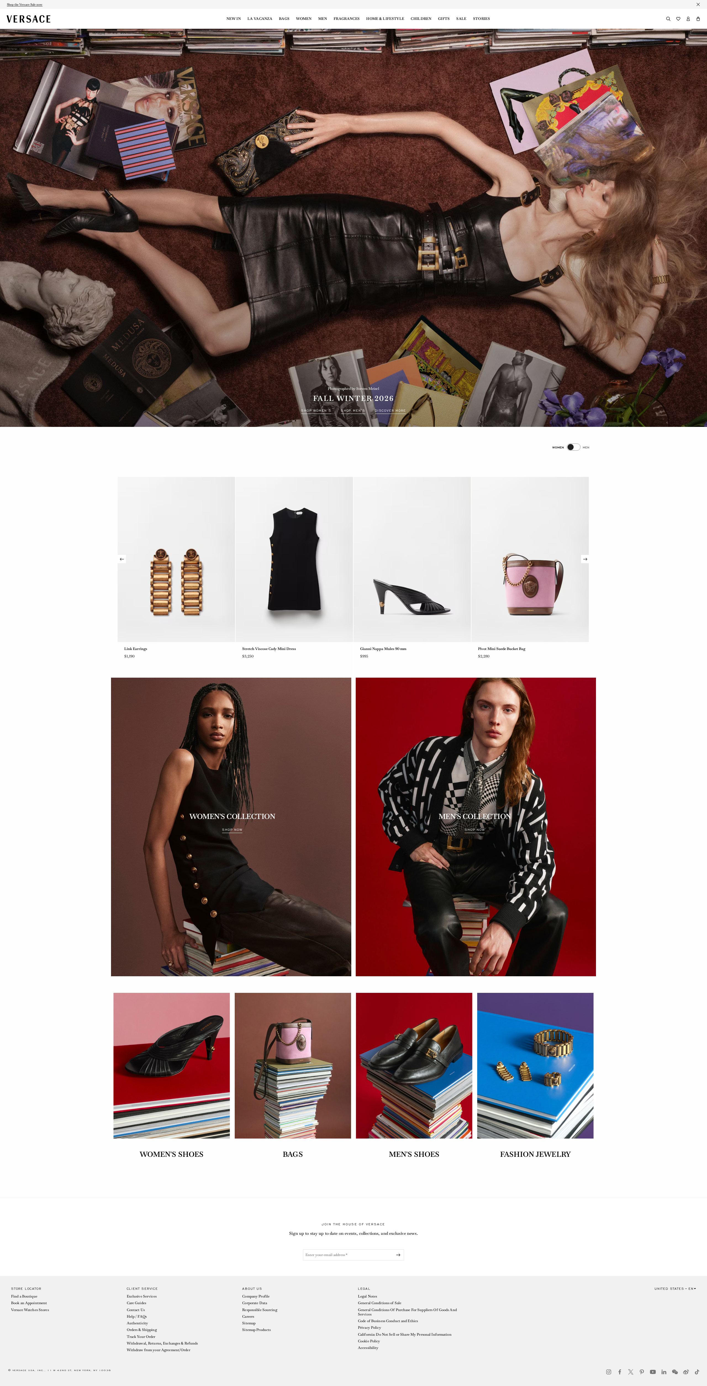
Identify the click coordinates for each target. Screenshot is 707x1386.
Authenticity (137, 1323)
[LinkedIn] (664, 1372)
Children (421, 19)
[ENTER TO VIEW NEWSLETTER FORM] (399, 1255)
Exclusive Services (142, 1296)
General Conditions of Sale (379, 1303)
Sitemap (248, 1323)
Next (585, 559)
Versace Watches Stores (30, 1309)
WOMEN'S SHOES (172, 1154)
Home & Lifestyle (385, 19)
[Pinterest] (642, 1372)
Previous (122, 559)
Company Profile (256, 1296)
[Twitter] (630, 1372)
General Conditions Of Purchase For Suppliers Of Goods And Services (407, 1312)
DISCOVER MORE (390, 411)
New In (233, 19)
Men (322, 19)
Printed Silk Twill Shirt (402, 648)
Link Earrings (512, 648)
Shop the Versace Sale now (25, 4)
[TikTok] (697, 1372)
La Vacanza (259, 19)
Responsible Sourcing (259, 1309)
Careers (248, 1316)
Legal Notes (367, 1296)
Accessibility (368, 1347)
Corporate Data (254, 1303)
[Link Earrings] (553, 559)
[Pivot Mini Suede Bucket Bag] (199, 559)
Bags (284, 19)
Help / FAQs (137, 1316)
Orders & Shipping (142, 1329)
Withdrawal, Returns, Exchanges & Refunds (162, 1343)
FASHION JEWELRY (535, 1154)
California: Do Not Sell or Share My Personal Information (405, 1334)
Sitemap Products (256, 1329)
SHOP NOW (232, 830)
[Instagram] (608, 1372)
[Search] (668, 19)
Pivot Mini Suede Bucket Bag (171, 648)
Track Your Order (141, 1336)
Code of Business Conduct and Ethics (388, 1321)
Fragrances (347, 19)
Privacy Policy (369, 1327)
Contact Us (136, 1309)
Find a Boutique (24, 1296)
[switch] (570, 447)
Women (304, 19)
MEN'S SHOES (414, 1154)
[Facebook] (619, 1372)
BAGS (293, 1154)
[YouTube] (653, 1372)
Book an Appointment (29, 1303)
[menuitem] (233, 19)
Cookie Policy (369, 1341)
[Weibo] (686, 1372)
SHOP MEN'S (353, 411)
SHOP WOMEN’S (316, 411)
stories (481, 19)
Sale (461, 19)
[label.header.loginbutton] (688, 19)
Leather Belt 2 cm (279, 648)
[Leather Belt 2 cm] (317, 559)
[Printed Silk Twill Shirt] (435, 559)
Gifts (444, 19)
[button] (698, 19)
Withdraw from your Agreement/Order (158, 1350)
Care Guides (136, 1303)
